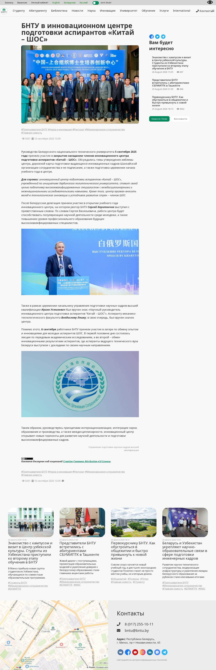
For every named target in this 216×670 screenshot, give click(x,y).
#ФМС (77, 585)
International (181, 10)
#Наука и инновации (60, 129)
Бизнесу (9, 2)
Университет (129, 10)
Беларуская (70, 2)
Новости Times (159, 118)
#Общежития (119, 579)
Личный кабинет (39, 2)
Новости (77, 10)
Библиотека (59, 10)
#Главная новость (31, 133)
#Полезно (133, 579)
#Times (144, 579)
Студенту (19, 10)
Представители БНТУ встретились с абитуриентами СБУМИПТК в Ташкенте (79, 548)
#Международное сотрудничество (105, 129)
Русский (84, 2)
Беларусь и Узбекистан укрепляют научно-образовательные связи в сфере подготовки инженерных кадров (184, 550)
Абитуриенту (38, 10)
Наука (92, 10)
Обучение (148, 10)
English (56, 2)
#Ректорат (78, 129)
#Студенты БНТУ (17, 583)
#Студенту (139, 582)
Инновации (108, 10)
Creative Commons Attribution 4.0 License (86, 461)
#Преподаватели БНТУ (34, 129)
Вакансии (22, 2)
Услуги (164, 10)
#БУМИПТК (14, 589)
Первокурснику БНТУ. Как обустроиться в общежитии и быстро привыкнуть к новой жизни (133, 550)
